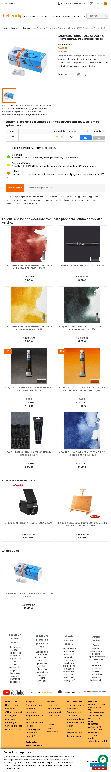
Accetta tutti (98, 765)
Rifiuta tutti (99, 768)
